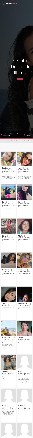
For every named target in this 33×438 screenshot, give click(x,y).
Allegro (3, 378)
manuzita (21, 168)
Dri (3, 202)
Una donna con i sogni (7, 209)
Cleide (20, 338)
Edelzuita (6, 270)
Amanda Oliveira (23, 304)
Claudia (5, 372)
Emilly (20, 406)
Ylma (20, 372)
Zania (20, 202)
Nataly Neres (6, 338)
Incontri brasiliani (12, 141)
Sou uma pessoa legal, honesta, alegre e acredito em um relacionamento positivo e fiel (8, 346)
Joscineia (22, 270)
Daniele (5, 168)
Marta (20, 236)
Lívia (4, 236)
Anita (4, 304)
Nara (4, 406)
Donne (21, 141)
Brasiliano (28, 141)
